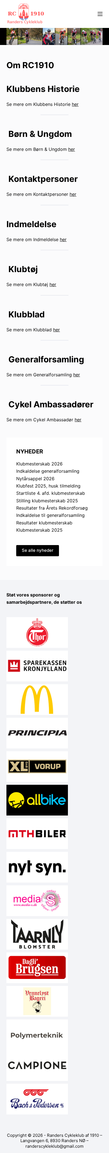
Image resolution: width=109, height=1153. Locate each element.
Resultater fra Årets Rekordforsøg (52, 508)
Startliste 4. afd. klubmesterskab (50, 493)
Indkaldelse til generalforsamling (50, 515)
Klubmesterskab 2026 (39, 464)
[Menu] (100, 13)
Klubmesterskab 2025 (39, 530)
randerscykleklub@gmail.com (54, 1146)
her (75, 104)
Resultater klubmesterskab (44, 523)
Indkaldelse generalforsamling (47, 471)
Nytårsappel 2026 (35, 478)
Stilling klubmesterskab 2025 (47, 500)
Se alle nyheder (37, 550)
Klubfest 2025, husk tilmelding (48, 486)
